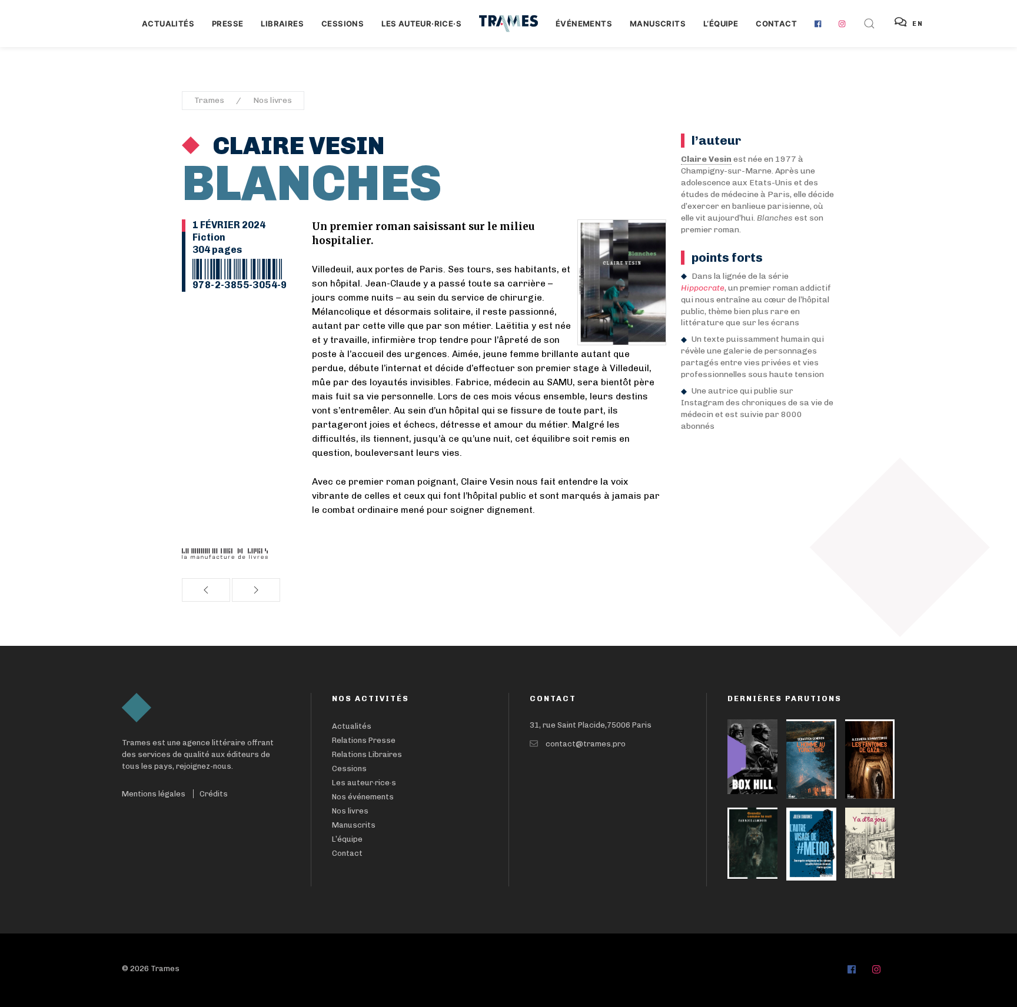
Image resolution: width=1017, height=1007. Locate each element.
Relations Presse (364, 740)
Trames (209, 100)
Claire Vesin (296, 146)
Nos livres (272, 100)
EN (917, 24)
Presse (227, 23)
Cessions (342, 23)
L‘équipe (720, 23)
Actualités (168, 23)
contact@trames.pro (586, 743)
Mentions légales (153, 793)
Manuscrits (658, 23)
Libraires (282, 23)
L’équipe (347, 839)
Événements (584, 23)
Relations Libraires (367, 754)
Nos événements (363, 796)
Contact (776, 23)
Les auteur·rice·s (421, 23)
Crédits (214, 793)
